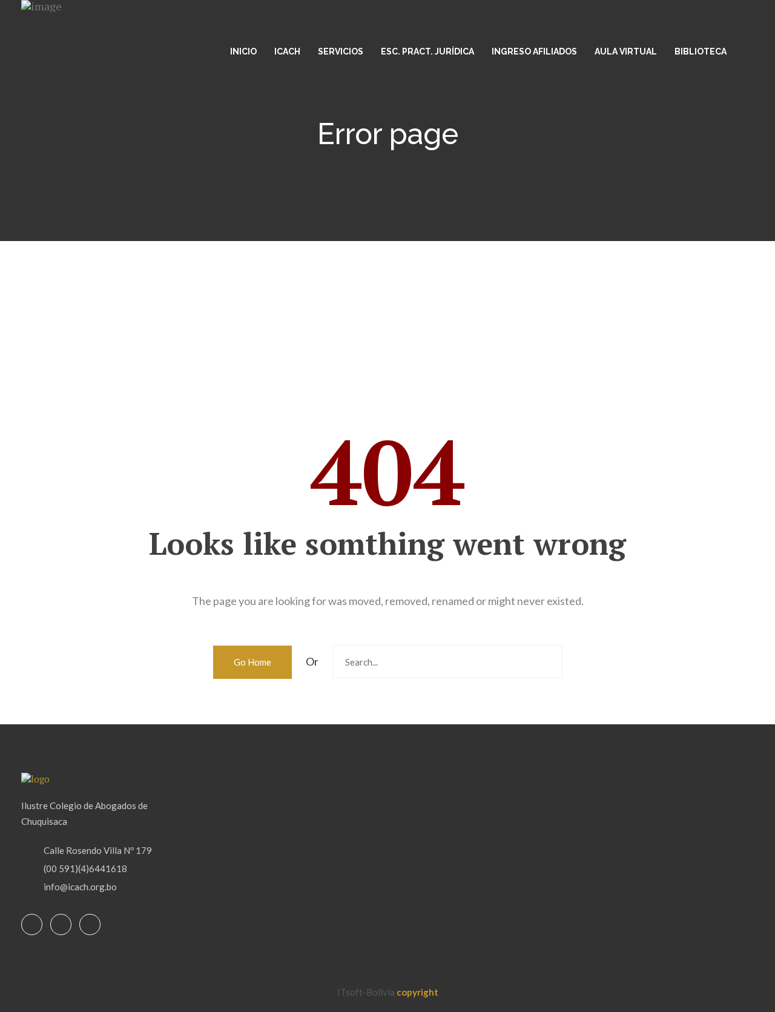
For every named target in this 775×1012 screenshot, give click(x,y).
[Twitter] (61, 925)
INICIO (243, 51)
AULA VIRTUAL (626, 51)
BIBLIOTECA (700, 51)
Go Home (252, 661)
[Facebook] (32, 925)
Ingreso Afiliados (534, 51)
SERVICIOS (340, 51)
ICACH (287, 51)
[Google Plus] (90, 925)
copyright (417, 992)
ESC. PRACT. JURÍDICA (427, 51)
